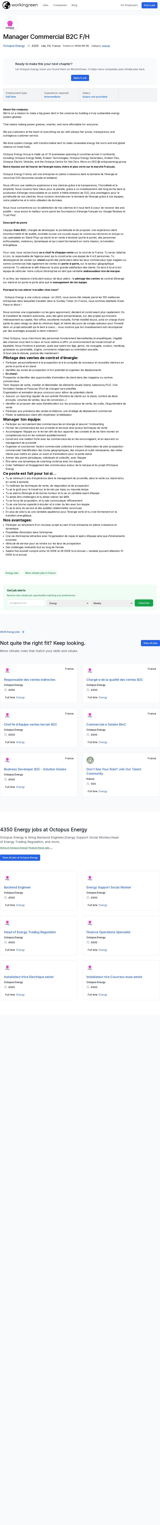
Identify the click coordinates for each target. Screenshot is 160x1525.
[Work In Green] (20, 5)
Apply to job (80, 77)
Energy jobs (12, 573)
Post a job (149, 5)
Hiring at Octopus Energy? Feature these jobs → (26, 847)
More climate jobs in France (40, 573)
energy (106, 45)
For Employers (129, 5)
